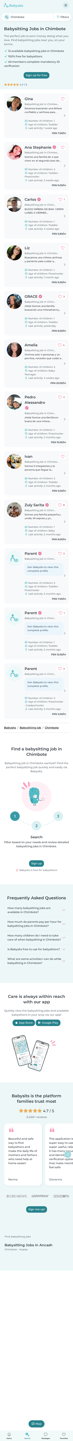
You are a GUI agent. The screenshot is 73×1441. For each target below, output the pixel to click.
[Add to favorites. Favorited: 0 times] (62, 99)
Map (38, 1423)
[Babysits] (13, 5)
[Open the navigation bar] (65, 5)
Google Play (49, 1022)
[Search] (7, 17)
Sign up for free (36, 75)
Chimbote (11, 1249)
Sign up (36, 863)
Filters (64, 17)
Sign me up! (36, 1209)
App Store (25, 1022)
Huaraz (23, 1249)
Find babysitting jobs (18, 1236)
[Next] (67, 1154)
